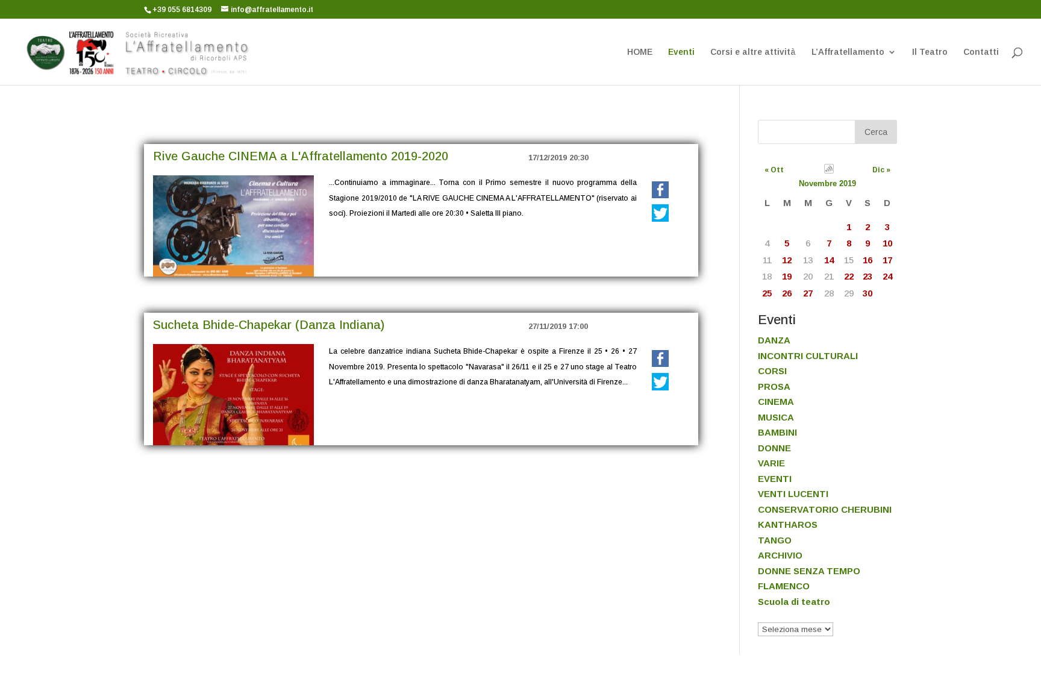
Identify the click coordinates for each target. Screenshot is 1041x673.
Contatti (981, 52)
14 (829, 260)
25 (767, 293)
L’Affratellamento (847, 52)
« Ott (774, 170)
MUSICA (776, 417)
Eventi (681, 52)
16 (867, 260)
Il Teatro (930, 52)
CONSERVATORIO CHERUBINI (825, 509)
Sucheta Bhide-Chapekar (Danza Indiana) (268, 324)
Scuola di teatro (794, 601)
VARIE (771, 463)
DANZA (774, 340)
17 (887, 260)
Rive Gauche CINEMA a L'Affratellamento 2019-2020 (300, 156)
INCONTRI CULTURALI (808, 356)
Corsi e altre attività (753, 52)
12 (787, 260)
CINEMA (776, 401)
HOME (639, 52)
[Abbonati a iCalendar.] (828, 170)
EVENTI (775, 479)
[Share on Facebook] (660, 190)
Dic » (881, 170)
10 (887, 243)
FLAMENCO (784, 586)
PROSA (774, 386)
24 (887, 276)
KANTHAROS (787, 524)
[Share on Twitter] (660, 213)
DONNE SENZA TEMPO (809, 571)
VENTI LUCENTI (793, 494)
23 (867, 276)
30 (867, 293)
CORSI (772, 371)
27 (808, 293)
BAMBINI (777, 432)
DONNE (774, 448)
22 (849, 276)
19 (787, 276)
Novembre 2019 (827, 183)
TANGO (775, 540)
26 (787, 293)
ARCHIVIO (780, 555)
